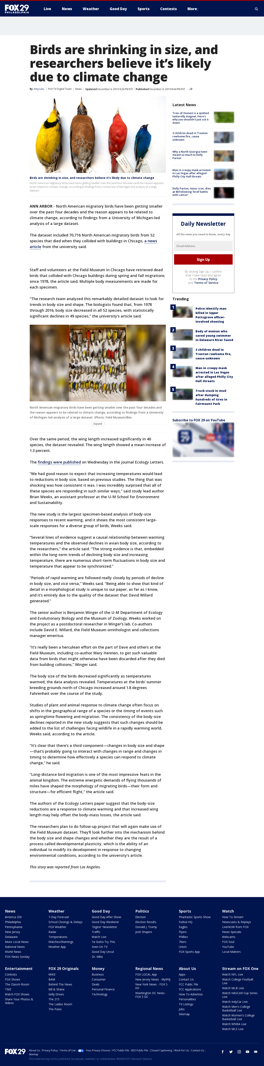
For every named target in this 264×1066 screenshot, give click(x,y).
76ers (182, 942)
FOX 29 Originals (63, 968)
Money (98, 968)
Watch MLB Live (233, 988)
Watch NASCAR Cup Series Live (240, 995)
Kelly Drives (56, 994)
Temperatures (57, 937)
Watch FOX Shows (17, 994)
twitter (231, 1051)
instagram (239, 1051)
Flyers (183, 932)
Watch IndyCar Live (235, 1002)
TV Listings (186, 1004)
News (78, 89)
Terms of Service (206, 283)
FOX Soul (228, 942)
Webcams (228, 937)
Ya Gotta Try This (103, 942)
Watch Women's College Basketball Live (238, 1017)
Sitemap (184, 1014)
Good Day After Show (106, 917)
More (192, 8)
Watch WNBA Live (234, 1024)
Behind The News (60, 984)
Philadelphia (13, 922)
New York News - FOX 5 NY (151, 986)
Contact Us (186, 979)
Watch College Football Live (237, 981)
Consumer (99, 979)
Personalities (187, 999)
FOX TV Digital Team (60, 89)
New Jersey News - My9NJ (152, 979)
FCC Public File (188, 984)
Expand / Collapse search (256, 9)
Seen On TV (99, 947)
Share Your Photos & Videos (19, 1001)
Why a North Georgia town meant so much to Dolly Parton (189, 155)
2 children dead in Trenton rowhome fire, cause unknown (190, 136)
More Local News (17, 942)
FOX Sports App (189, 952)
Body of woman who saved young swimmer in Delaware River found (214, 335)
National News (15, 947)
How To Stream (232, 917)
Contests (11, 974)
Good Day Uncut (103, 952)
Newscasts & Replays (236, 922)
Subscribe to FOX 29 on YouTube (198, 420)
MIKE (51, 974)
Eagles (183, 927)
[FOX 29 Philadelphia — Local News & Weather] (18, 9)
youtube (247, 1051)
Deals (95, 984)
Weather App (57, 947)
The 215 (53, 999)
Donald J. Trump (146, 927)
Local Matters (231, 952)
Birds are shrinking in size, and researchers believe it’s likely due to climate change (92, 178)
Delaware (11, 937)
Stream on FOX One (240, 968)
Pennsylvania (13, 927)
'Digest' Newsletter (104, 927)
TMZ (8, 989)
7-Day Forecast (58, 917)
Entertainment (19, 968)
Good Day (101, 911)
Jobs (182, 1009)
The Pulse (55, 1009)
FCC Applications (190, 989)
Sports (185, 911)
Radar (52, 932)
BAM (51, 979)
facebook (222, 1051)
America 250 (13, 917)
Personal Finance (103, 989)
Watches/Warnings (60, 942)
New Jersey (12, 932)
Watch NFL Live (232, 974)
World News (13, 952)
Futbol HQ (185, 922)
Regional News (149, 968)
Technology (99, 994)
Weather (56, 911)
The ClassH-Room (17, 984)
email (255, 1051)
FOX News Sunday (17, 957)
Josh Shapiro (143, 932)
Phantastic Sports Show (195, 917)
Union (183, 947)
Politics (142, 911)
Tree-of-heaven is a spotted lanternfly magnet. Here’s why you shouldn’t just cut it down (190, 118)
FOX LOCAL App (146, 974)
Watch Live (99, 937)
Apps (182, 974)
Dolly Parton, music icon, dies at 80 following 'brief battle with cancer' (191, 192)
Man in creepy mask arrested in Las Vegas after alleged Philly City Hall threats (191, 173)
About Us (187, 968)
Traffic (96, 932)
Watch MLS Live (233, 1029)
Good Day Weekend (105, 922)
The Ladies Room (60, 1004)
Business (98, 974)
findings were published (59, 462)
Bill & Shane (56, 989)
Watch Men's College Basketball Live (236, 1008)
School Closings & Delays (65, 922)
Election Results (145, 922)
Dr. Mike (97, 957)
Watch (228, 911)
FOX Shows (12, 979)
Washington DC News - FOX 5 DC (150, 995)
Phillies (183, 937)
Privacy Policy (207, 279)
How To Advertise (191, 994)
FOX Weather (57, 927)
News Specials (231, 932)
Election (140, 917)
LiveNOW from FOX (235, 927)
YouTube (228, 947)
